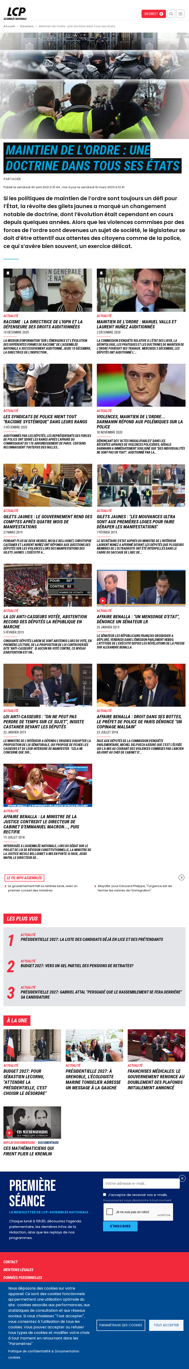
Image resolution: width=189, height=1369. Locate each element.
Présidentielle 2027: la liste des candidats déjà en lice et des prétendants (92, 939)
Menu (180, 14)
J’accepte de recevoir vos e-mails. (137, 1197)
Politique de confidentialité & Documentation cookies (43, 1354)
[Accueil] (15, 13)
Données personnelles (22, 1277)
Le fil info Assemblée (24, 878)
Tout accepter (166, 1325)
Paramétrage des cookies (120, 1325)
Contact (10, 1262)
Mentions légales (18, 1270)
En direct (151, 14)
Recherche (171, 14)
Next (181, 877)
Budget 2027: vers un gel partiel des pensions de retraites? (77, 965)
